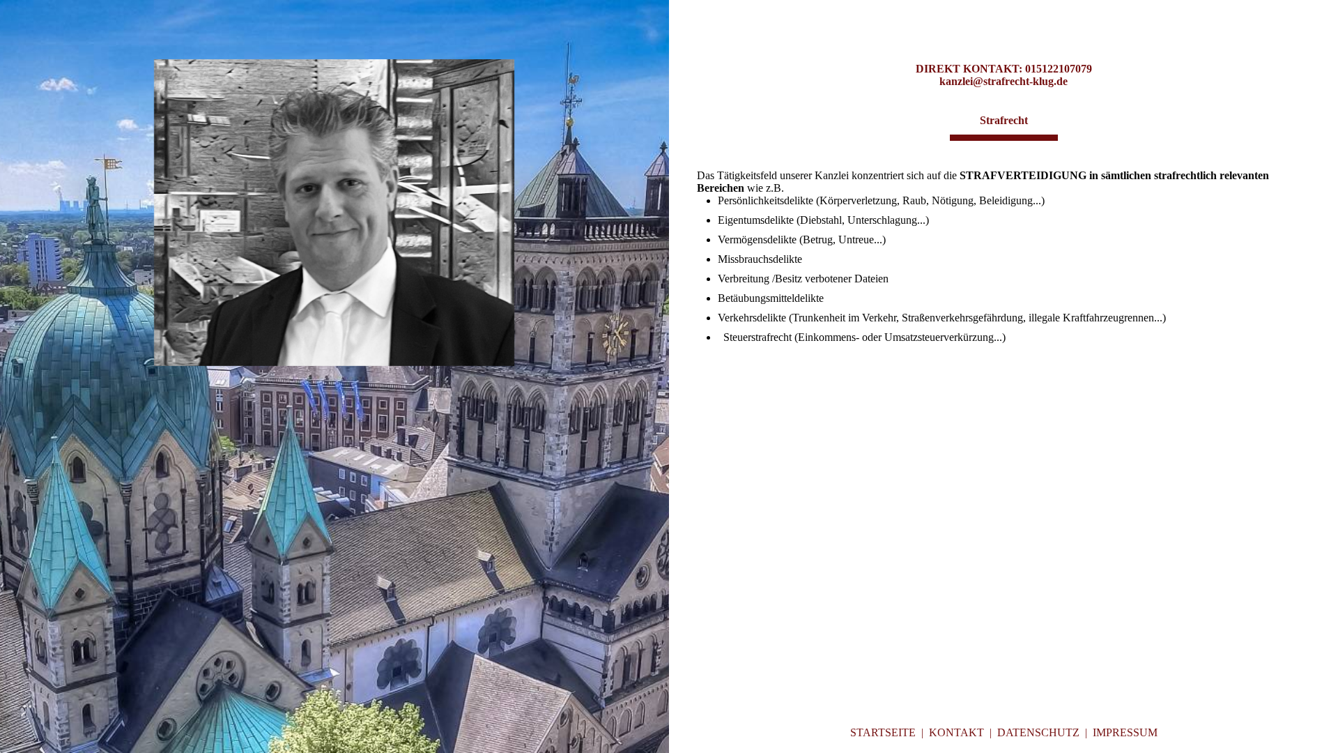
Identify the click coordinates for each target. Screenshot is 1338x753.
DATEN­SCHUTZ (1038, 732)
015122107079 (1058, 69)
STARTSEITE (883, 732)
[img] (335, 212)
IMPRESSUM (1125, 732)
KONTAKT (956, 732)
